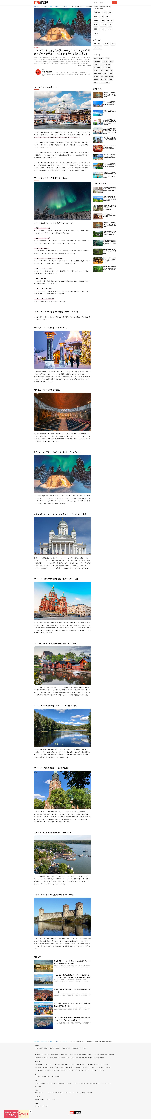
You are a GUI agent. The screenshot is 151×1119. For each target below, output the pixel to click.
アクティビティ (97, 48)
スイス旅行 (45, 1067)
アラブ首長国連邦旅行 (51, 1083)
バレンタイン (97, 67)
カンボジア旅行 (54, 1054)
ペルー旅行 (75, 1092)
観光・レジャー (97, 43)
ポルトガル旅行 (79, 1070)
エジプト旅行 (38, 1106)
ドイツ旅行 (91, 1067)
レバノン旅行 (108, 1083)
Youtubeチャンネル (84, 74)
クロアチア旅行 (38, 1067)
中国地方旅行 (75, 1048)
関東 (105, 12)
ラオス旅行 (84, 1057)
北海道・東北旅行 (39, 1048)
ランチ (95, 70)
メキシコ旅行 (89, 1092)
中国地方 (96, 20)
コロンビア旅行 (55, 1092)
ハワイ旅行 (37, 1076)
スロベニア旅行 (69, 1067)
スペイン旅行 (62, 1067)
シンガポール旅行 (63, 1054)
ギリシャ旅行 (105, 1064)
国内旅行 (37, 1045)
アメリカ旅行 (51, 1076)
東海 (102, 16)
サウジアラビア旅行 (84, 1083)
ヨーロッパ (103, 24)
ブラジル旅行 (68, 1092)
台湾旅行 (90, 1057)
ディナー (96, 64)
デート (102, 64)
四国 (103, 20)
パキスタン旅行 (100, 1083)
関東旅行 (46, 1048)
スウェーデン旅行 (54, 1067)
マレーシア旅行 (53, 1057)
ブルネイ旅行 (38, 1057)
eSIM (95, 58)
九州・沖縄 (109, 20)
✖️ (30, 1111)
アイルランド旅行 (48, 1064)
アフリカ (96, 33)
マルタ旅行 (86, 1070)
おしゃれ (101, 58)
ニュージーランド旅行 (50, 1099)
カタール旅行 (75, 1083)
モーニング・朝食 (106, 67)
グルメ (106, 43)
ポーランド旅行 (70, 1070)
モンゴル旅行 (78, 1057)
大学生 (104, 73)
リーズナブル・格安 (104, 70)
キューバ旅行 (47, 1092)
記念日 (110, 79)
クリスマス (105, 61)
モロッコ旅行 (45, 1106)
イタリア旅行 (57, 1064)
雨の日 (95, 82)
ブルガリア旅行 (55, 1070)
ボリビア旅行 (82, 1092)
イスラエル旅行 (61, 1083)
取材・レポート (97, 73)
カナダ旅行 (57, 1076)
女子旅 (110, 73)
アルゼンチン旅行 (39, 1092)
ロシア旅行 (101, 1070)
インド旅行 (37, 1054)
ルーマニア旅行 (93, 1070)
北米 (110, 24)
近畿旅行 (68, 1048)
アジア (95, 24)
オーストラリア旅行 (39, 1099)
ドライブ (108, 64)
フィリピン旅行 (103, 1054)
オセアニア (108, 29)
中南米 (95, 29)
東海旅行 (63, 1048)
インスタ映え (97, 61)
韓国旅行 (84, 1054)
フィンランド (37, 47)
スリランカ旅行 (72, 1054)
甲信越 (95, 16)
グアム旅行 (43, 1076)
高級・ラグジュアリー (104, 82)
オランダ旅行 (97, 1064)
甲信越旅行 (57, 1048)
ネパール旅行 (95, 1054)
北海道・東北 (97, 12)
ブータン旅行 (111, 1054)
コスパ (111, 61)
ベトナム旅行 (45, 1057)
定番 (102, 76)
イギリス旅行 (72, 1064)
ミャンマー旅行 (61, 1057)
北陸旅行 (52, 1048)
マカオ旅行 (96, 1057)
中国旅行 (89, 1054)
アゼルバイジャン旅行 (40, 1083)
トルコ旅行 (92, 1083)
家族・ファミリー (109, 76)
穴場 (105, 79)
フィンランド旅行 (39, 1070)
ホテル (112, 43)
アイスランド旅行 (39, 1064)
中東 (102, 29)
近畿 (107, 16)
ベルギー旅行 (63, 1070)
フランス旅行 (47, 1070)
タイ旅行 (79, 1054)
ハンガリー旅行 (107, 1067)
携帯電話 (96, 79)
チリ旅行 (62, 1092)
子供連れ (96, 76)
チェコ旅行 (77, 1067)
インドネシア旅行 (45, 1054)
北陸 (110, 12)
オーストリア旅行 (89, 1064)
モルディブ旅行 (69, 1057)
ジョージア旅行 (38, 1086)
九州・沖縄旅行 (82, 1048)
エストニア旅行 (80, 1064)
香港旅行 (102, 1057)
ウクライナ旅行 (64, 1064)
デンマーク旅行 (84, 1067)
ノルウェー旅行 (99, 1067)
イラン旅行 (68, 1083)
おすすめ (107, 58)
